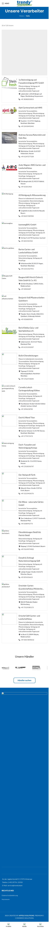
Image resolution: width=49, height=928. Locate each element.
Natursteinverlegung (25, 113)
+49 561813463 (26, 187)
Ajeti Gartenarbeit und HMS (30, 108)
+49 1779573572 (27, 436)
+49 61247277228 (27, 156)
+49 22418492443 (27, 126)
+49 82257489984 (27, 216)
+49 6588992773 (27, 524)
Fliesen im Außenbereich (27, 199)
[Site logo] (24, 3)
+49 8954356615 (27, 577)
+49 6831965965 (27, 241)
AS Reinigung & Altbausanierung (32, 195)
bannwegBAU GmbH (27, 224)
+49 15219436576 (27, 493)
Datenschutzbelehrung (10, 895)
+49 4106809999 (27, 319)
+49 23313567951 (27, 269)
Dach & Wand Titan (27, 417)
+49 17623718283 (27, 379)
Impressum (6, 899)
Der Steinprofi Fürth (27, 475)
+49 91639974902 (27, 549)
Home (21, 16)
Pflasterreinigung (24, 86)
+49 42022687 (26, 289)
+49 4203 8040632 (27, 640)
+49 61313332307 (27, 347)
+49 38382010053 (27, 99)
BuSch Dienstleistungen (28, 355)
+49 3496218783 (27, 409)
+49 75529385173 (27, 607)
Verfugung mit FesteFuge (27, 116)
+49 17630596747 (27, 466)
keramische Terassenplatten (28, 111)
